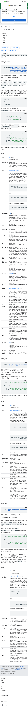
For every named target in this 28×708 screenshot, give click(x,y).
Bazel (2, 26)
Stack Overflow (4, 695)
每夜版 (3, 50)
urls (17, 365)
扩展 (6, 26)
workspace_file (14, 71)
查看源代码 (15, 47)
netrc (18, 68)
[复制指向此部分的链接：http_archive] (11, 62)
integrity (13, 68)
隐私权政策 (7, 701)
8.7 (13, 50)
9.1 (8, 50)
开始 (14, 20)
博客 (2, 680)
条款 (2, 701)
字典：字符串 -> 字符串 (14, 170)
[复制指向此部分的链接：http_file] (8, 359)
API (9, 26)
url (14, 365)
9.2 (6, 50)
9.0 (10, 50)
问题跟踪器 (3, 690)
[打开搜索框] (22, 2)
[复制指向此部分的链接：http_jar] (8, 504)
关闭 (14, 16)
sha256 (10, 365)
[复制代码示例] (26, 98)
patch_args (23, 68)
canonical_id (24, 364)
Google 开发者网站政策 (16, 669)
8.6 (15, 50)
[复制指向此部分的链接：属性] (5, 154)
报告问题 (5, 47)
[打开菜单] (2, 1)
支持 (2, 688)
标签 (10, 213)
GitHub (2, 682)
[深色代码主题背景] (26, 65)
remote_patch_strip (15, 70)
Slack (2, 693)
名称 (10, 157)
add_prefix (17, 67)
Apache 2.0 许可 (20, 668)
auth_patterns (16, 364)
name (11, 67)
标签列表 (11, 273)
